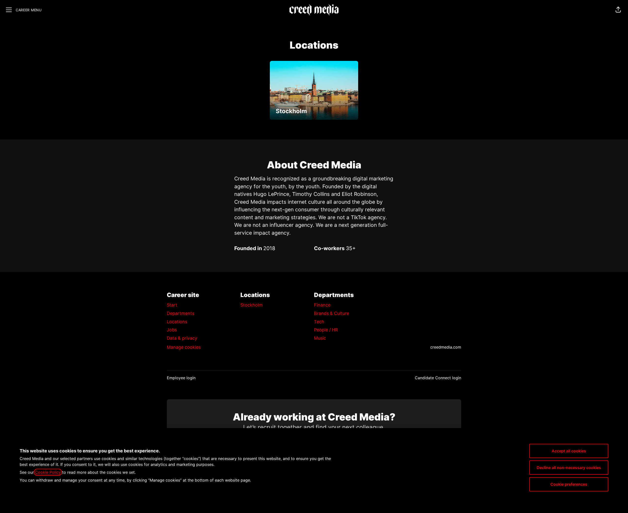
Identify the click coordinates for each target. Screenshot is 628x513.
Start (172, 305)
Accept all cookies (569, 450)
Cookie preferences (568, 484)
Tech (319, 321)
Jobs (172, 329)
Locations (177, 321)
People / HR (326, 329)
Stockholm (251, 305)
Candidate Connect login (438, 377)
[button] (618, 10)
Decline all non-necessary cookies (569, 467)
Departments (180, 313)
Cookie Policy (48, 472)
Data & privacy (182, 338)
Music (320, 338)
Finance (322, 305)
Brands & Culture (331, 313)
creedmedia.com (445, 347)
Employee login (181, 377)
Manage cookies (184, 347)
